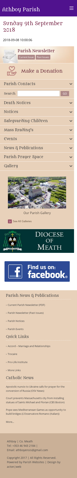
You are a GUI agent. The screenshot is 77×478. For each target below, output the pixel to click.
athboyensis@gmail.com (32, 450)
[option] (37, 196)
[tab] (37, 84)
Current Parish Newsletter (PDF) (26, 305)
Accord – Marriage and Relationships (29, 346)
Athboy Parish (21, 10)
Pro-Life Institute (17, 362)
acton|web (14, 467)
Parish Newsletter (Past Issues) (26, 313)
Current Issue (26, 57)
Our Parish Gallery (37, 213)
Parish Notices (16, 321)
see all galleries (22, 221)
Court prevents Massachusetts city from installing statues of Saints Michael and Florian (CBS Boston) (35, 400)
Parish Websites (33, 462)
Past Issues (43, 57)
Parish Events (15, 329)
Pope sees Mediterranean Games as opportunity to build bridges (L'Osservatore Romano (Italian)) (36, 412)
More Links (14, 370)
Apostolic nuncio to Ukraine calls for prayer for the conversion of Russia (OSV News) (35, 389)
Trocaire (12, 354)
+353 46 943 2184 (23, 446)
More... (10, 422)
